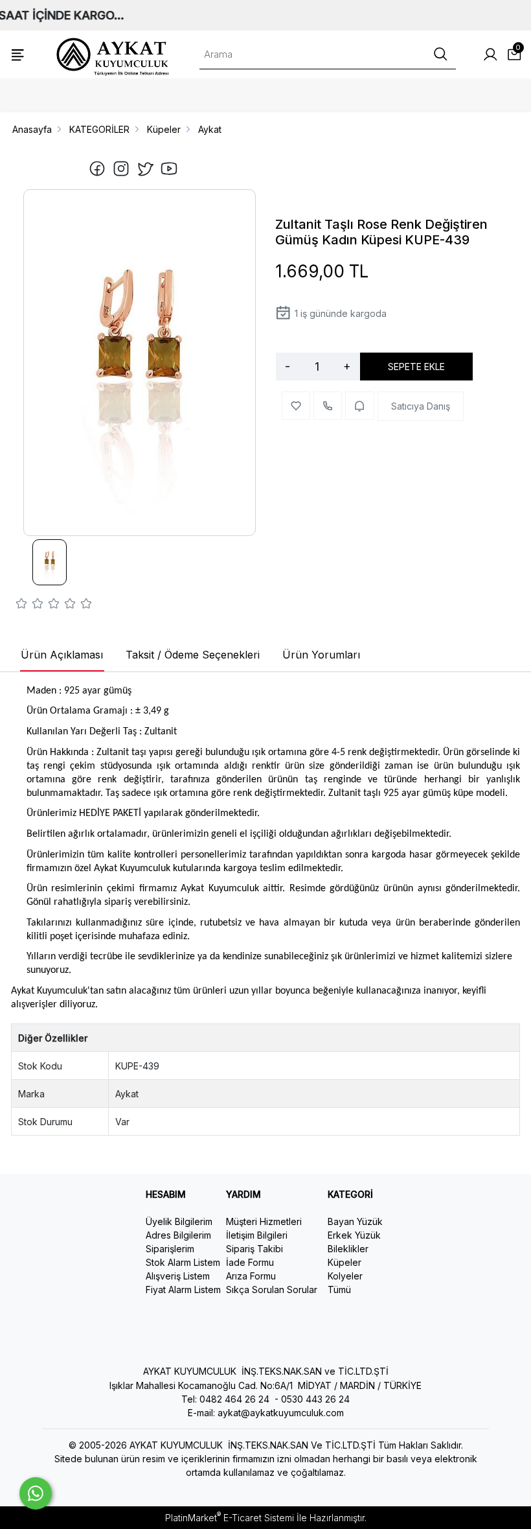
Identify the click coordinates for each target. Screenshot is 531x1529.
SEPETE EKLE (416, 366)
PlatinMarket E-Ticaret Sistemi (229, 1517)
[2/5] (30, 605)
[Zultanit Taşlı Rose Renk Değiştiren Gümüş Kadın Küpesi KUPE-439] (139, 362)
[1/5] (22, 605)
